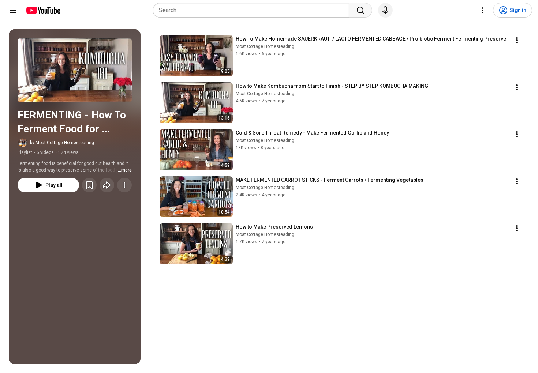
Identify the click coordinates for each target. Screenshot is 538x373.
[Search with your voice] (385, 10)
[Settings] (482, 10)
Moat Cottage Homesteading (265, 46)
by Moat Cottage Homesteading (62, 142)
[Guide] (13, 10)
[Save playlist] (89, 185)
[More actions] (124, 185)
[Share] (107, 185)
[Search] (360, 10)
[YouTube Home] (43, 10)
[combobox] (253, 10)
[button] (75, 70)
